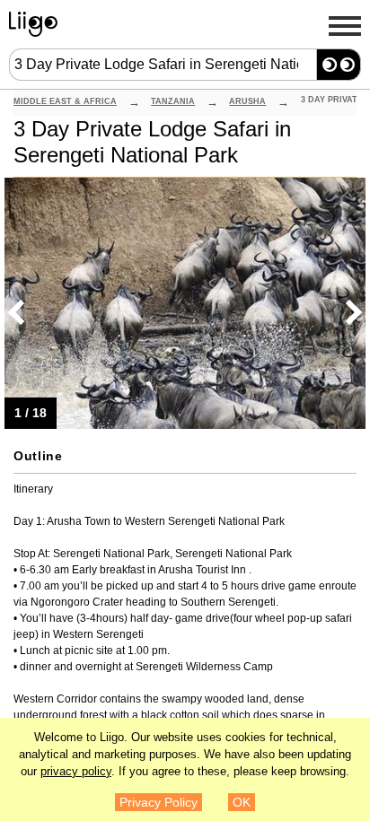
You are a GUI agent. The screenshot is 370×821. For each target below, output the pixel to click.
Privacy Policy (158, 802)
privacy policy (75, 771)
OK (242, 802)
